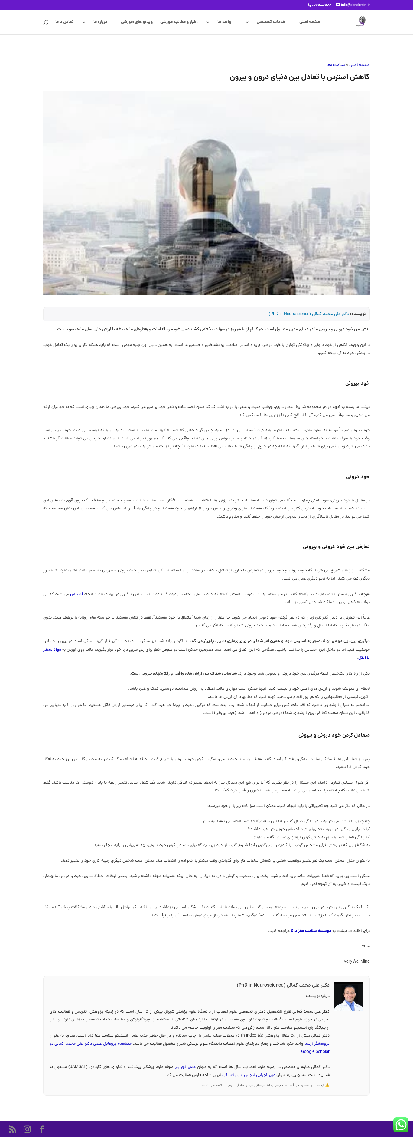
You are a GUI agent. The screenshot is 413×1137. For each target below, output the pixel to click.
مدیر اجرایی (186, 1067)
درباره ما (100, 22)
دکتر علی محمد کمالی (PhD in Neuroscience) (309, 314)
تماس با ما (64, 22)
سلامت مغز (335, 65)
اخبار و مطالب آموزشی (179, 22)
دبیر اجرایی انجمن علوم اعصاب (249, 1075)
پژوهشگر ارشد (317, 1044)
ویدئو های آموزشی (137, 22)
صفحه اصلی (309, 22)
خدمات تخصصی (271, 22)
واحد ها (224, 22)
